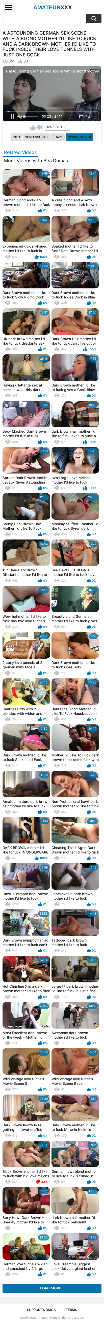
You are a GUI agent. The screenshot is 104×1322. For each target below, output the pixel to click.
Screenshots (36, 137)
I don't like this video (39, 127)
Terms (71, 1310)
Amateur (52, 7)
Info (16, 137)
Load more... (52, 1288)
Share (58, 137)
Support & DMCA (41, 1310)
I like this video (33, 127)
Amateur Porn (47, 1317)
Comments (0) (79, 137)
